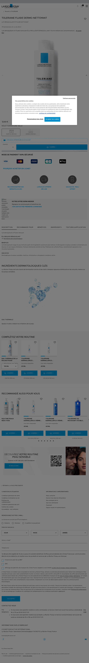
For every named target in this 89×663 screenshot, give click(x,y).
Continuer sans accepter (69, 98)
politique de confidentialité (47, 113)
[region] (44, 110)
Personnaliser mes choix (35, 119)
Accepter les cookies (52, 119)
